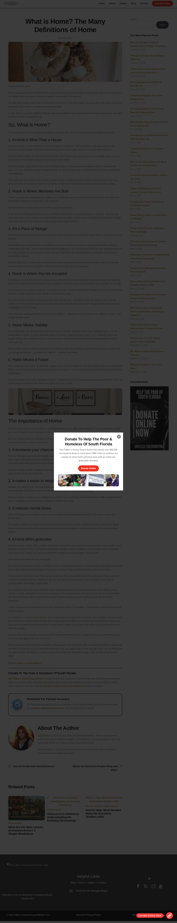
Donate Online (88, 468)
